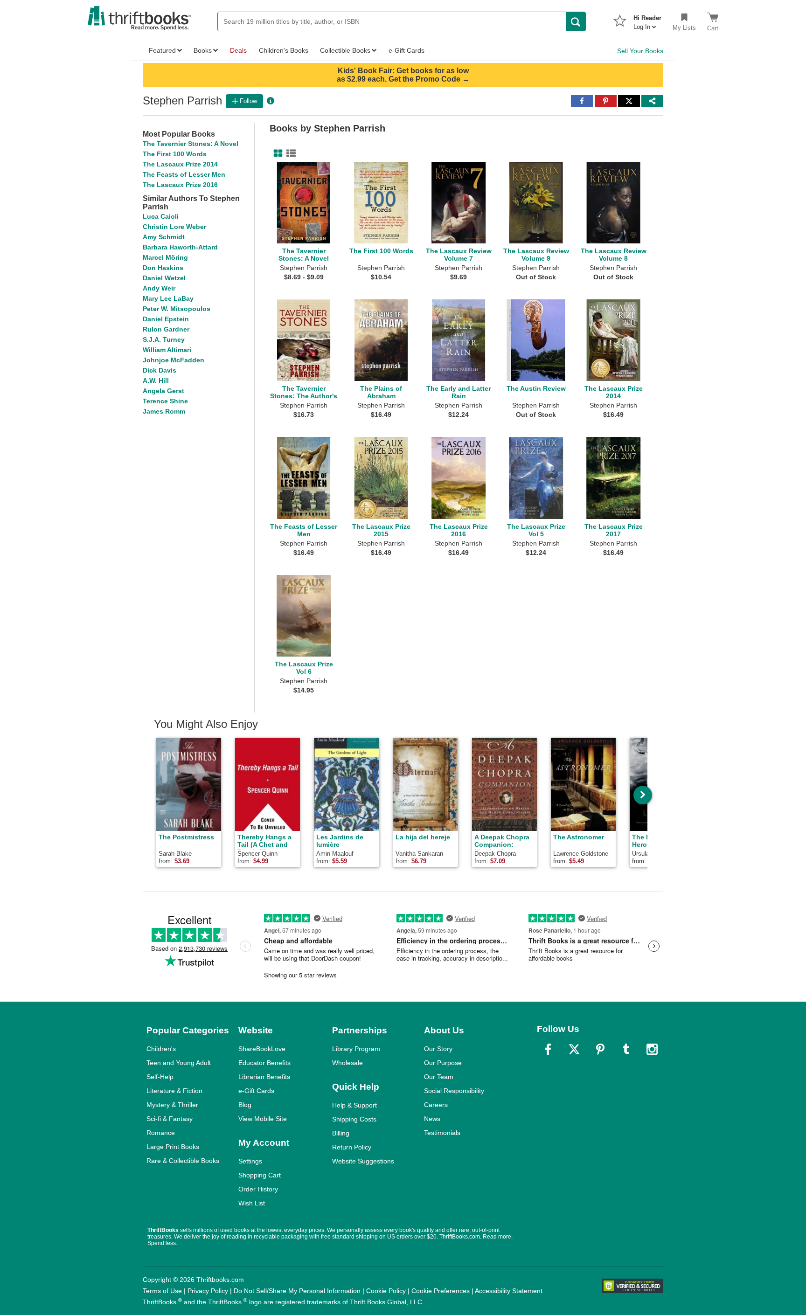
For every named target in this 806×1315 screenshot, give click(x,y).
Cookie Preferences (440, 1290)
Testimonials (442, 1132)
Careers (436, 1104)
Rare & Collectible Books (182, 1160)
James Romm (164, 411)
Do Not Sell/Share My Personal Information (297, 1290)
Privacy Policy (208, 1290)
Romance (160, 1132)
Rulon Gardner (166, 329)
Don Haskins (163, 267)
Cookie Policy (386, 1290)
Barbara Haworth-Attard (180, 247)
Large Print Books (172, 1146)
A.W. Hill (156, 380)
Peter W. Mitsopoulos (176, 308)
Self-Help (160, 1076)
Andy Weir (159, 288)
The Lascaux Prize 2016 (180, 184)
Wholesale (347, 1062)
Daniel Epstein (166, 319)
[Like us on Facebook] (548, 1049)
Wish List (251, 1203)
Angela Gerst (163, 390)
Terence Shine (165, 401)
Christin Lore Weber (174, 226)
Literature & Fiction (174, 1090)
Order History (258, 1189)
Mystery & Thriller (172, 1104)
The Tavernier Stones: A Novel (190, 143)
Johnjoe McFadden (173, 360)
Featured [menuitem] (162, 50)
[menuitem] (647, 19)
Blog (244, 1104)
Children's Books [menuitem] (283, 50)
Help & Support (354, 1105)
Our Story (438, 1048)
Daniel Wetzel (164, 278)
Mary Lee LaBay (168, 298)
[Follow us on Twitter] (574, 1049)
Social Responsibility (454, 1090)
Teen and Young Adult (178, 1062)
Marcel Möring (165, 257)
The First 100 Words (175, 154)
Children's (161, 1048)
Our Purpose (443, 1062)
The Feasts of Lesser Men (184, 174)
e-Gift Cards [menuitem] (406, 50)
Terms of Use (162, 1290)
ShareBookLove (261, 1048)
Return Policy (351, 1147)
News (432, 1118)
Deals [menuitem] (238, 50)
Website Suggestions (363, 1161)
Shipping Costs (354, 1119)
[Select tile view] (289, 153)
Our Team (438, 1076)
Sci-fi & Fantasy (169, 1118)
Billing (340, 1133)
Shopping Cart (259, 1175)
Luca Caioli (161, 216)
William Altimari (167, 349)
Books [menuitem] (203, 50)
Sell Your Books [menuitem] (640, 51)
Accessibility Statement (508, 1290)
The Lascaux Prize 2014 (180, 164)
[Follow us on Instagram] (652, 1049)
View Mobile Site (262, 1118)
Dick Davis (159, 370)
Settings (250, 1161)
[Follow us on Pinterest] (600, 1049)
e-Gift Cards (256, 1090)
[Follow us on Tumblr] (626, 1049)
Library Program (356, 1048)
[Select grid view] (276, 153)
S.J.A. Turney (164, 339)
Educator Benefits (264, 1062)
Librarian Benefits (264, 1076)
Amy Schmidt (164, 237)
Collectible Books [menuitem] (345, 50)
